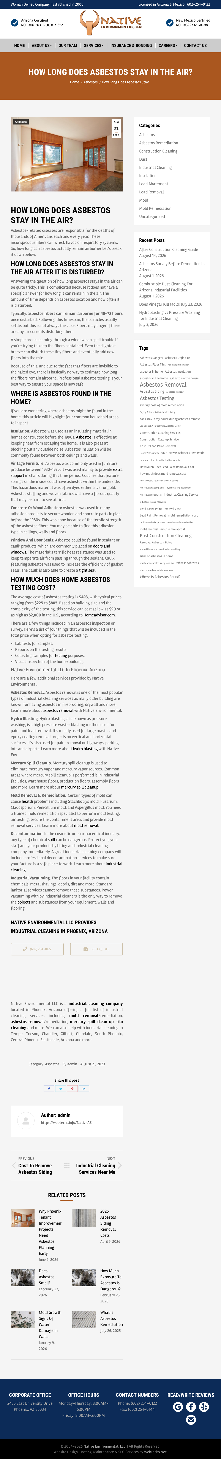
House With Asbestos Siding (153, 453)
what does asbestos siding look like (157, 563)
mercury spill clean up (92, 1021)
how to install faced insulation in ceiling (159, 480)
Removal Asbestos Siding (156, 542)
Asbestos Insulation (178, 371)
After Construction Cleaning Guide (168, 249)
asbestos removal (58, 710)
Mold (143, 200)
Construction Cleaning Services (160, 433)
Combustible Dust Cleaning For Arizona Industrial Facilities (166, 287)
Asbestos (21, 121)
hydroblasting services (151, 494)
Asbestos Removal (163, 385)
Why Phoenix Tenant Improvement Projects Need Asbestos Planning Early (51, 1232)
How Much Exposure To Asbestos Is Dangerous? (111, 1280)
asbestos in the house (184, 378)
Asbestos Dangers (151, 358)
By (69, 1064)
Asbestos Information (178, 364)
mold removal (86, 825)
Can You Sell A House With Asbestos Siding (160, 426)
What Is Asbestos (187, 563)
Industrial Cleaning (155, 167)
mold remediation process (152, 522)
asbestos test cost (175, 391)
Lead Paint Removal (153, 515)
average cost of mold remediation (162, 405)
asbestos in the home (154, 378)
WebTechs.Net (155, 1452)
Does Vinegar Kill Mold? (159, 304)
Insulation (147, 175)
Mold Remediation (155, 208)
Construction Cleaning (158, 151)
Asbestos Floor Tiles (153, 364)
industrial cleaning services (153, 502)
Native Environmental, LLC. (105, 1446)
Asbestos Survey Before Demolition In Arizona (172, 266)
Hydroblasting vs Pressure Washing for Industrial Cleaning (169, 315)
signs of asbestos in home (156, 556)
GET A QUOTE (99, 949)
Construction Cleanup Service (159, 439)
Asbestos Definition (178, 358)
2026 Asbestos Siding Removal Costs (108, 1223)
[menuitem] (19, 45)
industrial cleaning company (96, 1003)
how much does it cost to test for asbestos (161, 460)
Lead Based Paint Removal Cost (160, 509)
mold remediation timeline (180, 522)
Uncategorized (152, 216)
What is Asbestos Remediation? (112, 1318)
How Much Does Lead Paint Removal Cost (167, 467)
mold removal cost (172, 529)
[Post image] (23, 1218)
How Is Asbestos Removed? (186, 453)
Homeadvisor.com (99, 615)
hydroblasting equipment (179, 487)
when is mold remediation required (157, 570)
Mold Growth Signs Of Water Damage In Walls (50, 1324)
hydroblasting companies (152, 487)
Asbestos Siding (152, 391)
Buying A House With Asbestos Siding (157, 412)
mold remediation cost (183, 515)
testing (61, 655)
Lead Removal (151, 192)
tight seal (87, 570)
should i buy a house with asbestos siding (160, 549)
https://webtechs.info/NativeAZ (66, 1122)
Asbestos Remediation (158, 143)
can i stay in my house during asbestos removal (170, 419)
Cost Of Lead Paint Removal (158, 446)
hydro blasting (85, 748)
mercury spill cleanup (79, 787)
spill (51, 839)
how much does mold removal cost (163, 474)
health (27, 801)
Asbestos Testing (157, 398)
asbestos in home (151, 371)
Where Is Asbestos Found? (160, 576)
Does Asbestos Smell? (46, 1277)
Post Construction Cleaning (166, 536)
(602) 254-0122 (40, 949)
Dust (143, 159)
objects (23, 902)
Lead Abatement (153, 184)
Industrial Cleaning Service (181, 494)
